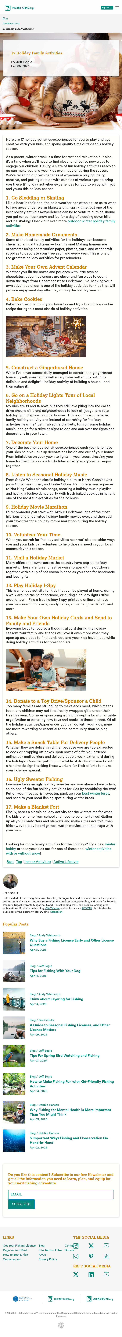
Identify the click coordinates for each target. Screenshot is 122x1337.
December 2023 (11, 23)
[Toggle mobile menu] (117, 7)
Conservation (12, 1259)
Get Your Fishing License (19, 1245)
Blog (5, 18)
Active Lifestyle (65, 862)
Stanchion (56, 911)
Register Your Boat (15, 1250)
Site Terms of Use (50, 1250)
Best (10, 862)
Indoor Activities (37, 862)
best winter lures (95, 793)
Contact (70, 1245)
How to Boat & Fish (15, 1254)
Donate (69, 1250)
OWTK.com (52, 908)
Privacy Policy (48, 1259)
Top (19, 862)
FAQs (42, 1254)
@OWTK (87, 908)
